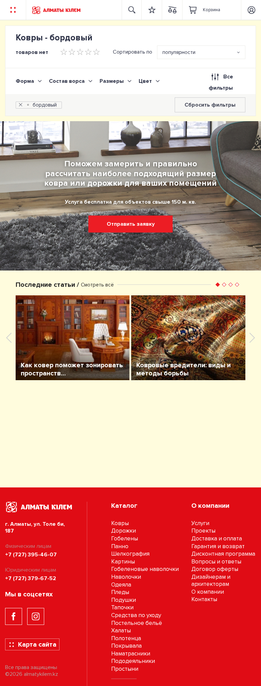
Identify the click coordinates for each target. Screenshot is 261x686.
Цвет (145, 81)
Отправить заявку (131, 224)
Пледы (120, 592)
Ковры (120, 523)
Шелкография (130, 553)
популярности (178, 52)
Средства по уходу (136, 615)
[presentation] (9, 338)
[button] (217, 284)
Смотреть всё (97, 285)
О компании (207, 591)
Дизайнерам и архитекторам (210, 580)
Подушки (123, 600)
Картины (123, 561)
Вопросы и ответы (216, 561)
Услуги (200, 523)
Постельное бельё (136, 623)
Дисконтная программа (223, 553)
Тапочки (122, 607)
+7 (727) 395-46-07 (31, 554)
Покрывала (126, 645)
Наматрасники (130, 653)
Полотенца (126, 638)
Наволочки (126, 576)
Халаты (121, 630)
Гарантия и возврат (218, 546)
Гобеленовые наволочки (145, 569)
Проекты (203, 530)
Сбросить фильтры (210, 104)
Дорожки (123, 530)
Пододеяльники (133, 661)
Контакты (204, 599)
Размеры (112, 81)
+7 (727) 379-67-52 (30, 578)
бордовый (45, 105)
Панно (119, 546)
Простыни (124, 668)
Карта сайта (37, 645)
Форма (25, 81)
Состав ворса (67, 81)
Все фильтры (221, 82)
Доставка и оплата (216, 538)
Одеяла (121, 584)
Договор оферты (214, 569)
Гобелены (124, 538)
